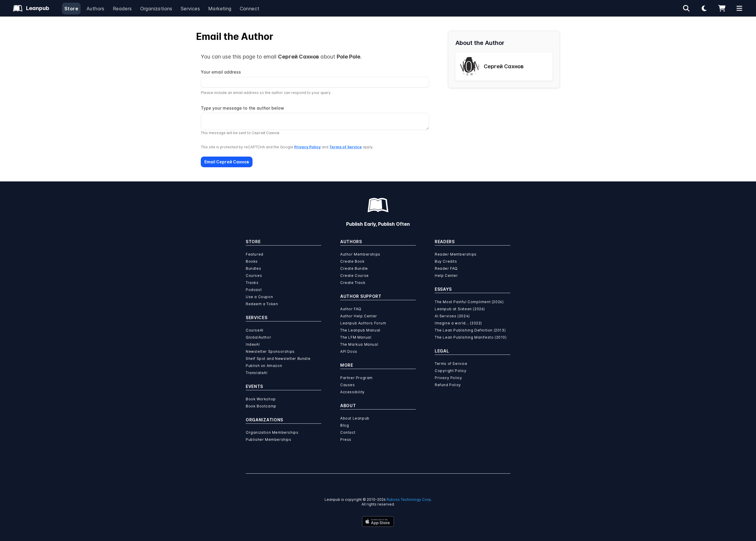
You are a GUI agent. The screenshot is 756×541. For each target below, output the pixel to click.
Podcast (254, 289)
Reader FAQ (446, 268)
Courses (254, 275)
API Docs (348, 351)
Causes (347, 385)
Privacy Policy (307, 147)
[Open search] (686, 8)
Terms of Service (345, 147)
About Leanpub (354, 418)
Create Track (352, 282)
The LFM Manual (355, 337)
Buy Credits (446, 261)
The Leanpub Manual (360, 330)
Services (190, 9)
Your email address (221, 71)
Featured (254, 254)
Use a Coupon (259, 297)
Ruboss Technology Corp (409, 499)
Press (345, 439)
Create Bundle (354, 268)
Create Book (352, 261)
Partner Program (356, 378)
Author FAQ (350, 309)
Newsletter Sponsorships (270, 351)
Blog (344, 425)
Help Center (446, 275)
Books (252, 261)
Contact (347, 432)
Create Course (354, 275)
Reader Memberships (456, 254)
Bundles (253, 268)
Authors (96, 9)
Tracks (252, 282)
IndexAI (253, 344)
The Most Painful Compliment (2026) (469, 302)
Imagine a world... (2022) (458, 323)
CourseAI (254, 330)
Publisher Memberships (268, 439)
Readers (122, 9)
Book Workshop (261, 399)
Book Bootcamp (261, 406)
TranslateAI (257, 373)
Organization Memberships (272, 432)
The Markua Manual (359, 344)
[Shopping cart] (722, 8)
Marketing (220, 9)
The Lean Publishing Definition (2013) (470, 330)
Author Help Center (358, 316)
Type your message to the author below (242, 108)
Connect (250, 9)
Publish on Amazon (264, 365)
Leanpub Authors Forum (363, 323)
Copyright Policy (451, 370)
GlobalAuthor (258, 337)
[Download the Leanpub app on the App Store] (378, 521)
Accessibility (352, 392)
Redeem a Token (262, 304)
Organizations (156, 9)
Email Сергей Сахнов (226, 161)
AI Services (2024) (452, 316)
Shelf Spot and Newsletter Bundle (278, 358)
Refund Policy (448, 385)
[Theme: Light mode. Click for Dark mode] (704, 8)
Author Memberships (360, 254)
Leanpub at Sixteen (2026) (460, 309)
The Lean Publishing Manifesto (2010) (471, 337)
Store (71, 9)
